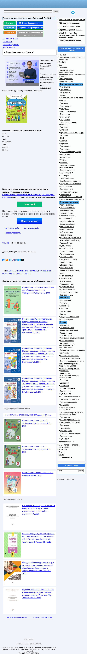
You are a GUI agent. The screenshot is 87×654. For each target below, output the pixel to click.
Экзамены (63, 67)
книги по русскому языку (27, 271)
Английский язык (67, 205)
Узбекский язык (66, 232)
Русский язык (65, 90)
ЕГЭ (60, 65)
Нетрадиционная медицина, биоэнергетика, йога (71, 413)
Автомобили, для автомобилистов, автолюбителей (66, 345)
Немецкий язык (66, 213)
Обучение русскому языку (70, 30)
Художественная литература (72, 133)
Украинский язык (67, 221)
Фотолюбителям (67, 328)
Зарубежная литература (70, 181)
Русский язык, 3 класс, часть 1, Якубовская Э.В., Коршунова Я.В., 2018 (36, 449)
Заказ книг (64, 383)
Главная (62, 55)
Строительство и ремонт (70, 358)
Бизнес (63, 314)
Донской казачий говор (69, 270)
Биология (64, 103)
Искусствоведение (68, 111)
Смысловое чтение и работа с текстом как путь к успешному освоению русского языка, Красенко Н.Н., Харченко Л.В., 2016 (38, 510)
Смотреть (10, 32)
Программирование (68, 402)
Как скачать (7, 42)
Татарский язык (66, 229)
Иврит (62, 273)
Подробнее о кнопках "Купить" (20, 52)
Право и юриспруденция (70, 152)
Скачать (9, 23)
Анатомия (64, 127)
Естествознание (67, 178)
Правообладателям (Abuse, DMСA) (11, 46)
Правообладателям (13, 233)
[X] (22, 260)
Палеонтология (66, 173)
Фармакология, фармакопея (72, 338)
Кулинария (64, 439)
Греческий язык (66, 251)
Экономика (64, 306)
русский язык (45, 271)
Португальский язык (68, 259)
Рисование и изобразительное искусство (70, 196)
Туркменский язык (67, 289)
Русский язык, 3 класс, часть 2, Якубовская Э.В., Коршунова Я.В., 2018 (36, 423)
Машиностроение (67, 388)
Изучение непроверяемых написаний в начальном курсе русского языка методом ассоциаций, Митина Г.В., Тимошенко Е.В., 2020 (38, 594)
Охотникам (64, 353)
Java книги (64, 386)
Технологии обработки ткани (72, 361)
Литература (65, 92)
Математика (65, 87)
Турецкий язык (66, 246)
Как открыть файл (10, 39)
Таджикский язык (67, 295)
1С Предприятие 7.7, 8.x (70, 420)
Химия (63, 101)
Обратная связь (65, 457)
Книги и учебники (66, 79)
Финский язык (66, 279)
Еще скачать (9, 28)
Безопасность (66, 436)
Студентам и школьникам (70, 184)
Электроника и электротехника (65, 334)
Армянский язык (67, 227)
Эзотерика (64, 325)
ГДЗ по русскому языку (69, 23)
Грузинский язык (67, 284)
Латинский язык (66, 219)
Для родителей (66, 189)
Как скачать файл (12, 228)
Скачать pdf (29, 204)
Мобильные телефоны (69, 356)
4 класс (28, 274)
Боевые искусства (67, 442)
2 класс (12, 274)
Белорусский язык (67, 224)
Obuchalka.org (10, 647)
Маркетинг (64, 303)
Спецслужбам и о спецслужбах (67, 408)
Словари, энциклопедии (70, 433)
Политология (65, 106)
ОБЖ (62, 138)
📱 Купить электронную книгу (30, 28)
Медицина (64, 405)
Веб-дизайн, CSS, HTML (70, 422)
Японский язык (66, 268)
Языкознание (65, 281)
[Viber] (13, 260)
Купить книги (29, 221)
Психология (65, 146)
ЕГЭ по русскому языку (69, 26)
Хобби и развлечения (69, 330)
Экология (64, 163)
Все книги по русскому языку (72, 20)
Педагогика (65, 120)
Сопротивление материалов (72, 199)
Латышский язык (67, 254)
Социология (65, 117)
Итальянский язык (67, 216)
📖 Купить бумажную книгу (30, 23)
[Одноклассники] (7, 260)
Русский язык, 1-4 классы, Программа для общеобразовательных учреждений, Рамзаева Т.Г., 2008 (38, 290)
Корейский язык (66, 235)
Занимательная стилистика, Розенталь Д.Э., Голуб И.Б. (28, 415)
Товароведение (66, 319)
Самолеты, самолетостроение (72, 350)
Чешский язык (66, 262)
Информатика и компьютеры (72, 98)
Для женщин (65, 391)
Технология (65, 114)
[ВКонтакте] (3, 260)
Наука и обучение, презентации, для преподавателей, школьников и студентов (72, 73)
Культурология (66, 186)
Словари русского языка (70, 40)
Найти (61, 455)
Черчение (64, 143)
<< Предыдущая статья (17, 617)
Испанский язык (67, 210)
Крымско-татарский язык (70, 238)
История (63, 141)
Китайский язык (66, 276)
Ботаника (64, 130)
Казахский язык (66, 249)
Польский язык (66, 257)
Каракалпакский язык (69, 292)
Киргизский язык (67, 287)
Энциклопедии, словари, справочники (69, 446)
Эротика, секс (66, 431)
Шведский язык (66, 265)
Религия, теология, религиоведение (67, 166)
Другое (62, 452)
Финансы (64, 309)
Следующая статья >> (42, 617)
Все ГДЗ (62, 62)
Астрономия (65, 154)
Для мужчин (65, 425)
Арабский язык (66, 243)
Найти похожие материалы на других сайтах (30, 33)
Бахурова (11, 271)
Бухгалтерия (65, 311)
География (64, 176)
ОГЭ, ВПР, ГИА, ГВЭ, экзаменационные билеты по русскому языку (72, 35)
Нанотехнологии (67, 341)
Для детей (64, 109)
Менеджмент (65, 300)
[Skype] (19, 260)
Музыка (63, 160)
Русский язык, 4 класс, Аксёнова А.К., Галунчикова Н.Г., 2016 (38, 474)
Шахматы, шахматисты (70, 399)
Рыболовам (65, 428)
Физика (63, 95)
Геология (64, 380)
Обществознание (67, 170)
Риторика (64, 135)
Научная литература (68, 192)
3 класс (20, 274)
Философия (65, 149)
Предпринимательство (69, 317)
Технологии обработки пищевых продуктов (69, 365)
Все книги (63, 450)
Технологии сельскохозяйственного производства (69, 375)
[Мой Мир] (10, 260)
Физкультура (65, 157)
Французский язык (67, 208)
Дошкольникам (66, 81)
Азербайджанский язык (70, 240)
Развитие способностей (70, 397)
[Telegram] (16, 260)
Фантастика (65, 417)
